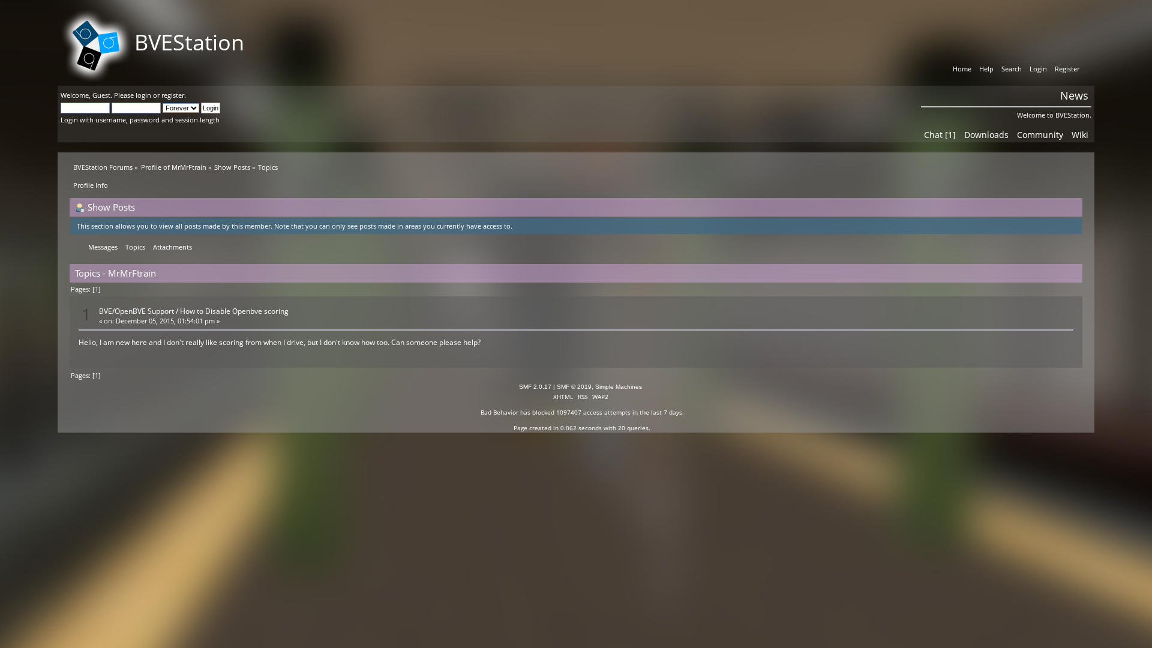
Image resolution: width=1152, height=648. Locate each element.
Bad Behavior (499, 412)
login (143, 95)
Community (1040, 134)
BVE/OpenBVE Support (136, 311)
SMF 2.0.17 (535, 386)
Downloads (986, 134)
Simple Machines (618, 386)
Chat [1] (940, 134)
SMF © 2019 (574, 386)
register (172, 95)
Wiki (1080, 134)
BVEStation (189, 42)
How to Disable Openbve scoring (234, 311)
